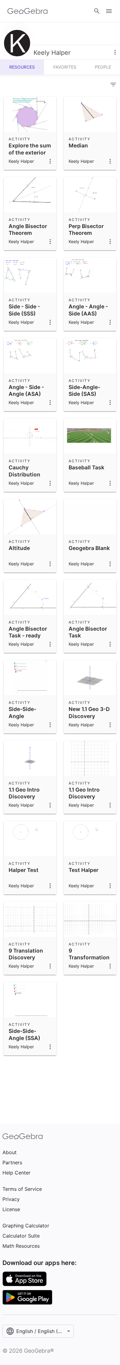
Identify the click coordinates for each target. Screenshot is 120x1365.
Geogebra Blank (89, 548)
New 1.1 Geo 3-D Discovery (89, 712)
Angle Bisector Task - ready (28, 632)
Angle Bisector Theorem (28, 229)
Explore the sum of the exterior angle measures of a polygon (30, 155)
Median (78, 145)
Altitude (19, 548)
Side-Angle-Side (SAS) (84, 390)
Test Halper (83, 870)
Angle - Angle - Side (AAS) (88, 309)
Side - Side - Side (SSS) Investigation (26, 313)
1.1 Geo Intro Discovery (24, 793)
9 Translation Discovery (26, 954)
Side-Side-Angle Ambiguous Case (24, 719)
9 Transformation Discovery (89, 957)
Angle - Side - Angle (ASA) (26, 390)
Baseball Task (86, 467)
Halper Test (23, 870)
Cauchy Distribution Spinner (24, 474)
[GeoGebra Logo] (27, 11)
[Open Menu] (109, 11)
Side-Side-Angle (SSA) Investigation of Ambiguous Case (29, 1045)
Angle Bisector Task (88, 632)
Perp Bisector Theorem (86, 229)
